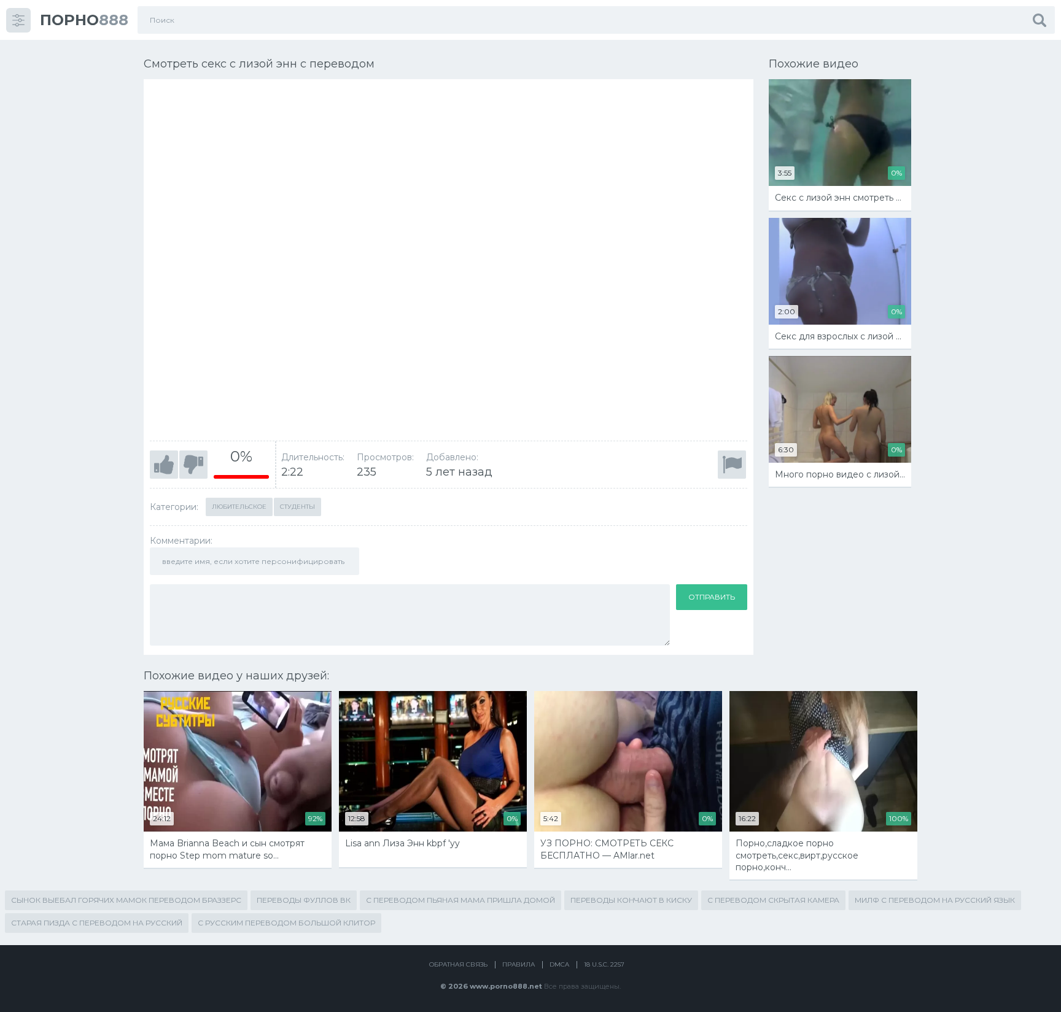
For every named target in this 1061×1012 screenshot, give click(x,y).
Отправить (711, 596)
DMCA (559, 964)
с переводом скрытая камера (773, 900)
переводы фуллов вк (304, 900)
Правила (518, 964)
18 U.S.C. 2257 (604, 964)
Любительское (239, 507)
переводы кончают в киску (631, 900)
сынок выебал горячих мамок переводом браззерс (126, 900)
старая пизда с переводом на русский (96, 922)
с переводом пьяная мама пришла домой (460, 900)
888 (84, 20)
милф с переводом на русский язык (935, 900)
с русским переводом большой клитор (286, 922)
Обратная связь (458, 964)
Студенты (297, 507)
